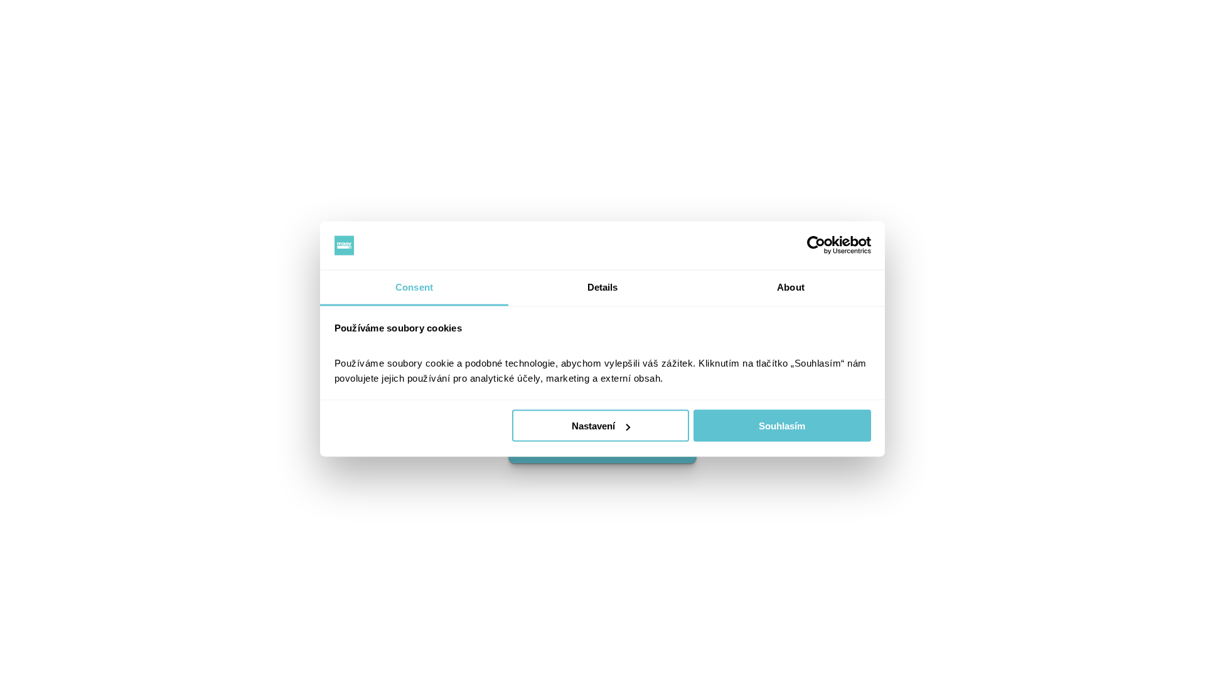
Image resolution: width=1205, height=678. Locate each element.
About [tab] (791, 286)
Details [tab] (602, 286)
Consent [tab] (414, 286)
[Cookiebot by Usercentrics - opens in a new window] (816, 245)
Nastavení (593, 426)
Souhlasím (782, 426)
